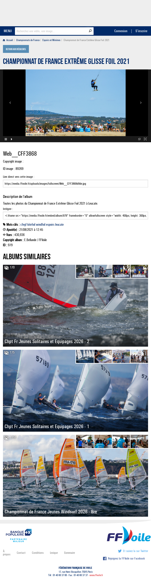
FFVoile (123, 12)
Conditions (38, 553)
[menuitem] (9, 40)
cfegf (23, 224)
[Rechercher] (90, 31)
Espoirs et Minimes (51, 40)
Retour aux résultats (16, 49)
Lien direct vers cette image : (18, 177)
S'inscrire (141, 31)
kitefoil (31, 224)
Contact (21, 553)
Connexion (120, 31)
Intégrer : (8, 209)
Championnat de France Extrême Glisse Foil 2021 (66, 62)
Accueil (9, 40)
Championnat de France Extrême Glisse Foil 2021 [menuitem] (86, 40)
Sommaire (69, 553)
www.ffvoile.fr (96, 575)
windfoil (40, 224)
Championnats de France (28, 40)
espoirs (50, 224)
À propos (6, 552)
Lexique (54, 553)
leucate (59, 224)
